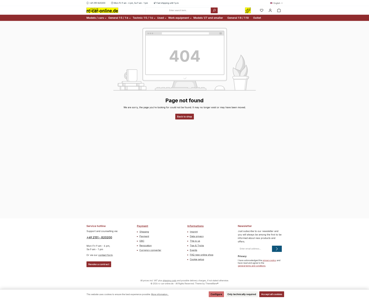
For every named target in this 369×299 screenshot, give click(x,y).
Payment (142, 226)
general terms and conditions (252, 266)
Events (193, 250)
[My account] (270, 10)
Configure (216, 294)
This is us (195, 240)
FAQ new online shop (201, 254)
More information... (160, 294)
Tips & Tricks (197, 245)
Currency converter (150, 250)
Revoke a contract (98, 264)
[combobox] (178, 10)
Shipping (144, 231)
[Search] (214, 10)
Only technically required (241, 294)
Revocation (145, 245)
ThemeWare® (212, 283)
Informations (195, 226)
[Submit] (277, 249)
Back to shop (184, 116)
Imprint (194, 231)
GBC (141, 240)
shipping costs (169, 280)
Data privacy (197, 236)
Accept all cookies (271, 294)
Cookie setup (197, 259)
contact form (105, 255)
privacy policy (269, 260)
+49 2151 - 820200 (99, 237)
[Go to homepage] (102, 10)
